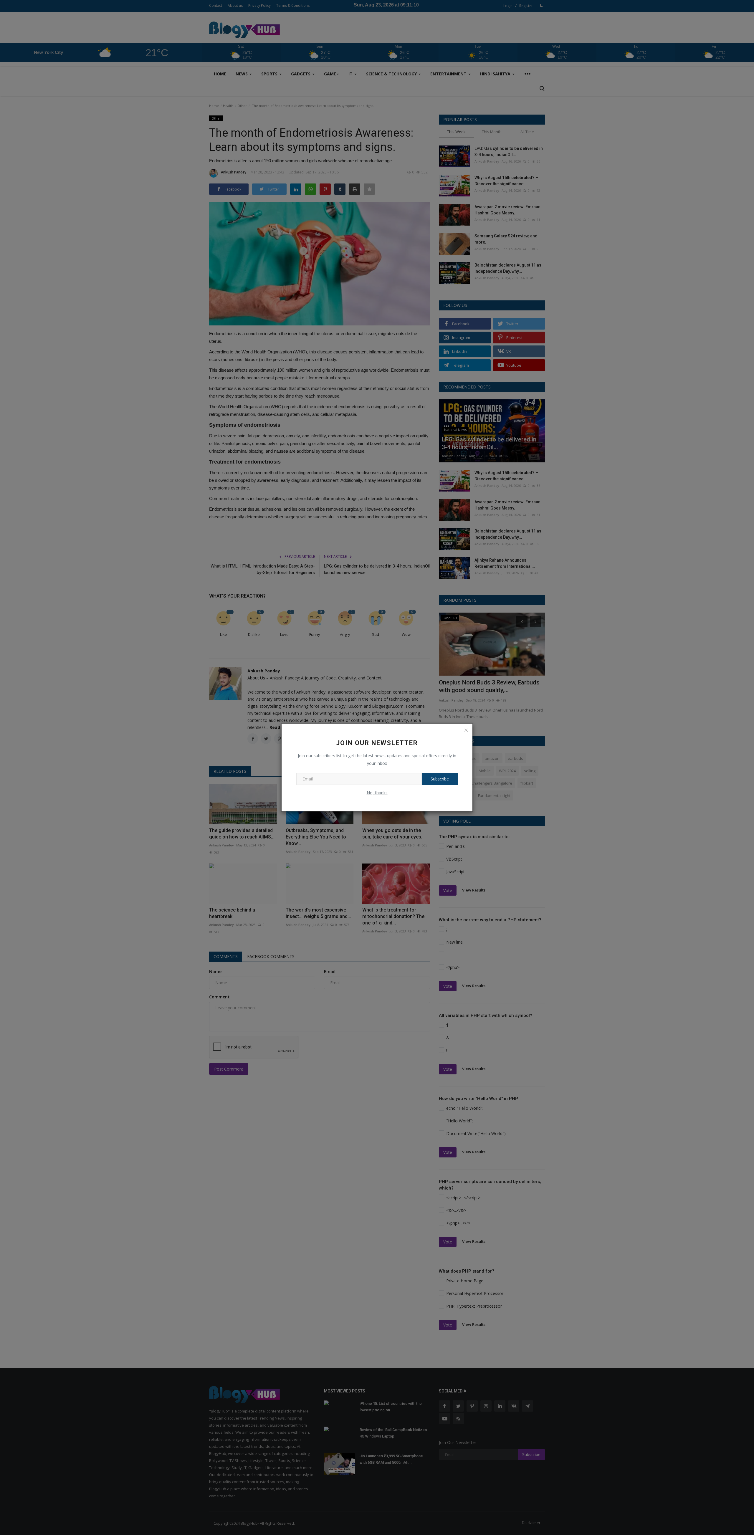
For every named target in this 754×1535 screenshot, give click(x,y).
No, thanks (377, 792)
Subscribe (440, 779)
